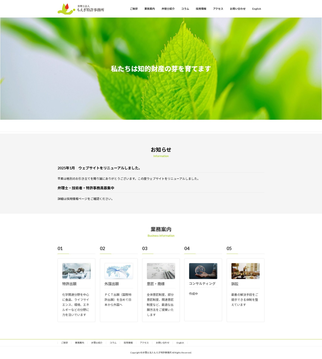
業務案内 (79, 342)
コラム (113, 342)
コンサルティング (202, 284)
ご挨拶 (64, 342)
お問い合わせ (162, 342)
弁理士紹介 (96, 342)
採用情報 (128, 342)
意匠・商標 (156, 284)
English (180, 342)
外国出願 (112, 284)
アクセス (144, 342)
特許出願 (69, 284)
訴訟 (234, 284)
